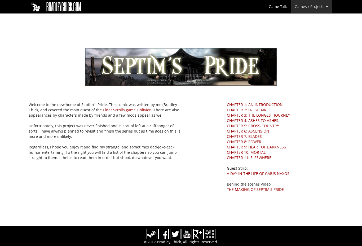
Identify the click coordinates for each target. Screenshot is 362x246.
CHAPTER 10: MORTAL (246, 152)
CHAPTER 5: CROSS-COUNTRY (253, 125)
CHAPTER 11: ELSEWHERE (249, 157)
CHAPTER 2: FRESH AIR (246, 109)
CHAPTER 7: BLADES (244, 136)
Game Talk (278, 6)
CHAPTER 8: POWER (244, 141)
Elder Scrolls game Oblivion (127, 109)
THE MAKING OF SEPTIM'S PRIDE (255, 189)
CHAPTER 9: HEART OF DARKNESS (256, 147)
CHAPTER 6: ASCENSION (248, 131)
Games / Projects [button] (310, 6)
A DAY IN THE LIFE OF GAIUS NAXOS (258, 173)
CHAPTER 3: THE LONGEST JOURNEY (258, 115)
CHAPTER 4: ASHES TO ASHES (252, 120)
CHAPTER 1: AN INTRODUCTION (255, 104)
